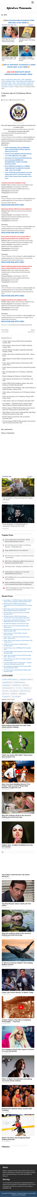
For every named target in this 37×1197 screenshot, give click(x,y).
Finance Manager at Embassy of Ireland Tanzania (16, 376)
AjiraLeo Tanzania (17, 1193)
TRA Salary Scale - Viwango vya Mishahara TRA (19, 566)
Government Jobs (24, 679)
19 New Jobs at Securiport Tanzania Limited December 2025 (16, 644)
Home (3, 79)
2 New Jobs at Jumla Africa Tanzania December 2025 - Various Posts (17, 637)
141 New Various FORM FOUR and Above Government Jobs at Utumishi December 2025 (18, 421)
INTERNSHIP (5, 685)
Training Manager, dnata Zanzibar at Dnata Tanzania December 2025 (18, 652)
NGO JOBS (12, 691)
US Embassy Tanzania (7, 86)
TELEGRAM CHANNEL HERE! (21, 74)
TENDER (13, 693)
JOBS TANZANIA (21, 83)
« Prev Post (4, 332)
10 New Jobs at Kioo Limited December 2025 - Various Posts (16, 626)
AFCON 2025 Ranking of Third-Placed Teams (16, 623)
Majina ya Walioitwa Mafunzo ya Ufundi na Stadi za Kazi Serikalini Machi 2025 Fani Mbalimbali (19, 583)
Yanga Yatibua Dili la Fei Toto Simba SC (16, 550)
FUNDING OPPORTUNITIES (9, 679)
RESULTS (4, 693)
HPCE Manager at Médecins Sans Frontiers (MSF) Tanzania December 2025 (17, 667)
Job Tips (18, 688)
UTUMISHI (4, 696)
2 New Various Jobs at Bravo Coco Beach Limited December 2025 (17, 659)
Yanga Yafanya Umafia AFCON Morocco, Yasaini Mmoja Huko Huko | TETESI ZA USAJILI (17, 620)
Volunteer (15, 696)
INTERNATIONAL (6, 83)
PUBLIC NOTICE (24, 691)
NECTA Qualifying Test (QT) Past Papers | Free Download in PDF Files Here (20, 588)
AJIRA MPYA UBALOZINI (13, 79)
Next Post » (31, 332)
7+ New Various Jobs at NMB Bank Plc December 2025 (17, 648)
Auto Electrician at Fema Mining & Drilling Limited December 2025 (17, 670)
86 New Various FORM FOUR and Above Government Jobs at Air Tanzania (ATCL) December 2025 (18, 408)
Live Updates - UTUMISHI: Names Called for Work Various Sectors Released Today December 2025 (17, 404)
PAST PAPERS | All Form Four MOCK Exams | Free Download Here (19, 578)
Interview (15, 685)
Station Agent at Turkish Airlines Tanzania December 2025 (15, 633)
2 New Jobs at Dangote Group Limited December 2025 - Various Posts (17, 655)
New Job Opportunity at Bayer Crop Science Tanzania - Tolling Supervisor (18, 546)
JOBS (14, 83)
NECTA (4, 691)
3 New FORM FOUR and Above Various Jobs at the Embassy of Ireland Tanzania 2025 (17, 384)
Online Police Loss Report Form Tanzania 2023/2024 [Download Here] (17, 572)
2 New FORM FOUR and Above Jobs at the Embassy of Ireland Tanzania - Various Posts (19, 388)
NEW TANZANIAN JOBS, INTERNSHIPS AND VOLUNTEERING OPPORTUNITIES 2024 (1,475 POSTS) (17, 149)
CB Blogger (22, 1195)
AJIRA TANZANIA (26, 79)
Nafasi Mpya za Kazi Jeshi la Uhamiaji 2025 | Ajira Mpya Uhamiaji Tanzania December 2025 (18, 413)
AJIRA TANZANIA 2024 (8, 81)
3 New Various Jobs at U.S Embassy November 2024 (18, 401)
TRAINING (21, 693)
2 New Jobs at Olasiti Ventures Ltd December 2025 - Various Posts (18, 641)
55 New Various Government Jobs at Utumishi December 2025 (16, 613)
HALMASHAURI (6, 682)
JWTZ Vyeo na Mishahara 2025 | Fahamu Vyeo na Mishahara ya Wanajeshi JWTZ (19, 562)
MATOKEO (26, 688)
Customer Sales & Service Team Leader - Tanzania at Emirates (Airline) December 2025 (17, 663)
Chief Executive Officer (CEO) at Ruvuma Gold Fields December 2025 (17, 630)
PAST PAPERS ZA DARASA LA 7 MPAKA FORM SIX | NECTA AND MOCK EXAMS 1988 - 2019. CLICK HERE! (17, 168)
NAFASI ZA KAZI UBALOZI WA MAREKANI (20, 85)
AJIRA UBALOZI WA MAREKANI (25, 81)
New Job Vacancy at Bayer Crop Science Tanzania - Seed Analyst (19, 556)
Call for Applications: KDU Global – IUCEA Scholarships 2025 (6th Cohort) (17, 540)
